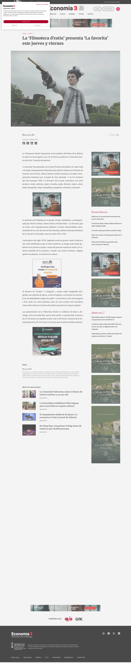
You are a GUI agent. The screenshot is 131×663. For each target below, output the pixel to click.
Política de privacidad (42, 4)
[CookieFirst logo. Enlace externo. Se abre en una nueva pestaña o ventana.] (9, 6)
